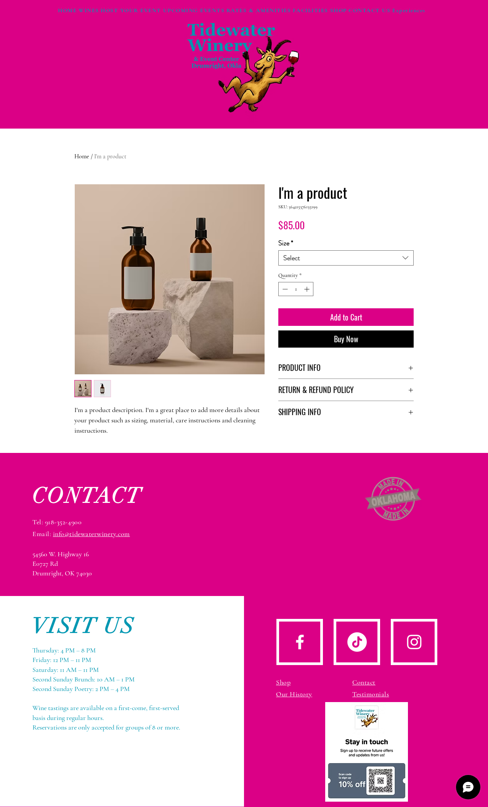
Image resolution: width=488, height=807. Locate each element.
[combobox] (346, 258)
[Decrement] (284, 289)
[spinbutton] (296, 289)
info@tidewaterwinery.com (91, 534)
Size (285, 243)
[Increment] (307, 289)
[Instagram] (414, 642)
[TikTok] (357, 642)
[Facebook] (300, 642)
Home (81, 156)
